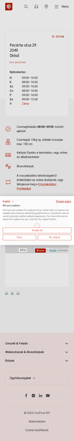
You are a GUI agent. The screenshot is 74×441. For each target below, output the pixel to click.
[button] (8, 201)
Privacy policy (63, 201)
